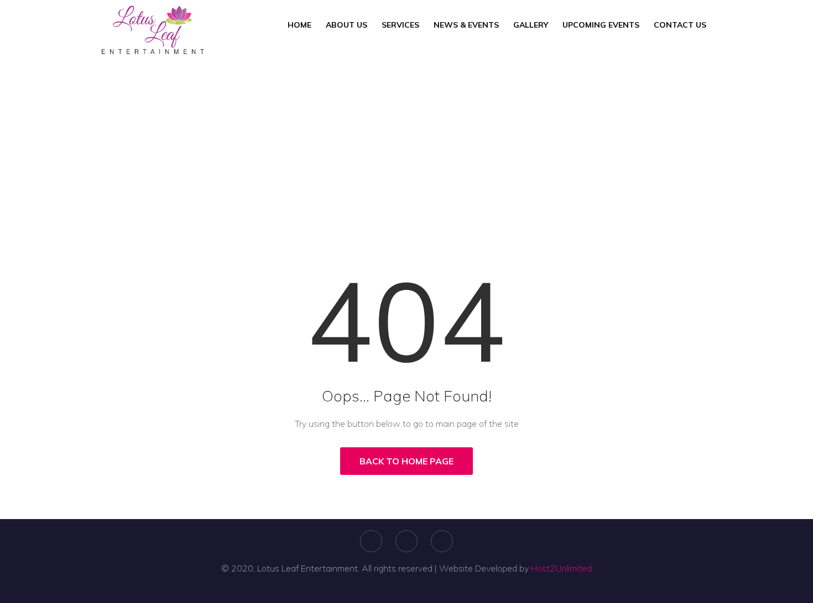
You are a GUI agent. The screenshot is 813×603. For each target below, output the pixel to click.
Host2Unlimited (561, 568)
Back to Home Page (406, 461)
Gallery (530, 25)
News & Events (466, 25)
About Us (346, 25)
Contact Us (680, 25)
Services (400, 25)
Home (299, 25)
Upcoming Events (600, 25)
